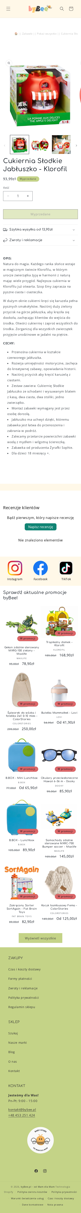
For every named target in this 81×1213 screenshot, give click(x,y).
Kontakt (14, 1071)
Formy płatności (20, 979)
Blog (11, 1052)
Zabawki (27, 33)
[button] (8, 8)
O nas (12, 1061)
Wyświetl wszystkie (40, 938)
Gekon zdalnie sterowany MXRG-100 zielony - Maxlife (21, 650)
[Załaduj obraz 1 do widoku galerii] (19, 144)
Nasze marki (17, 1043)
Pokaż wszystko (46, 33)
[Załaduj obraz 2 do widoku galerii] (40, 144)
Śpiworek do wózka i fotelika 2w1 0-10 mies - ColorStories (21, 716)
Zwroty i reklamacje (23, 988)
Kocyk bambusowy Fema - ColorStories (59, 907)
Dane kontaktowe (32, 1204)
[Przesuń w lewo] (4, 145)
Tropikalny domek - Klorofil (59, 644)
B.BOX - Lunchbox (21, 840)
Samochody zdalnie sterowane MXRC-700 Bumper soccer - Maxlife (59, 843)
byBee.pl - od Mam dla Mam (38, 1186)
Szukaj (13, 1033)
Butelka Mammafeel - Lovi (59, 712)
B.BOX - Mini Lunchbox (22, 778)
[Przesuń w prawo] (76, 145)
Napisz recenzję (40, 527)
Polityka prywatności (23, 998)
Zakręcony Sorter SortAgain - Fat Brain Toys (22, 908)
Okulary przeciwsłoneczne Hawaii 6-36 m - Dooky (59, 780)
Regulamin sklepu (21, 1007)
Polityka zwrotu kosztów (32, 1191)
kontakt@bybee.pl (22, 1109)
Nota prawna (55, 1204)
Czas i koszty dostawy (24, 969)
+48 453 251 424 (21, 1115)
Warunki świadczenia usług (27, 1198)
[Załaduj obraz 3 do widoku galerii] (61, 144)
